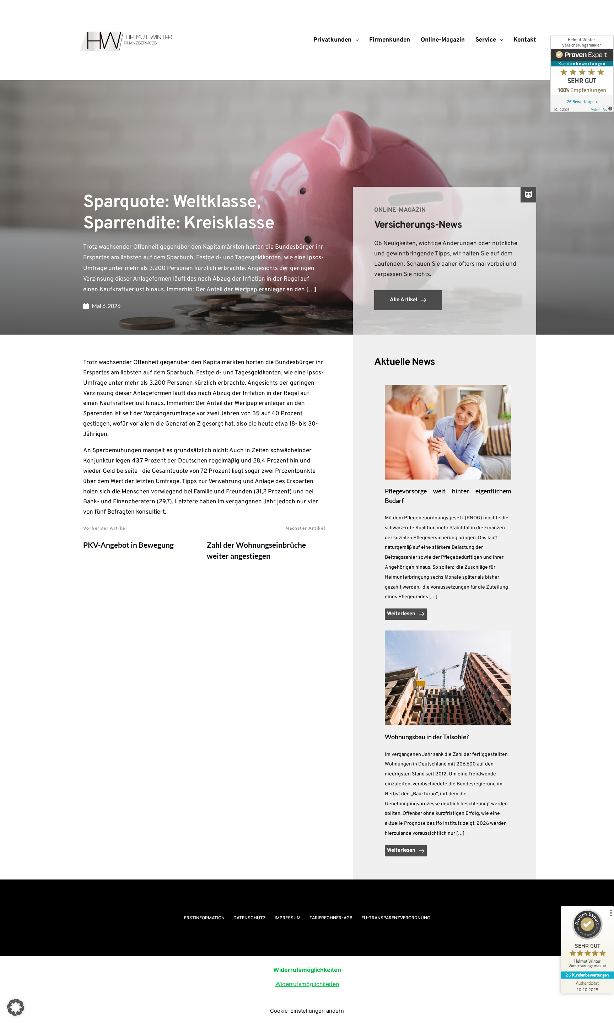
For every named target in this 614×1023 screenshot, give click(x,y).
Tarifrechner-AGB (330, 917)
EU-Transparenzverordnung (395, 917)
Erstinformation (204, 917)
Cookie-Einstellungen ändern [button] (307, 1010)
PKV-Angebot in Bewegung (128, 544)
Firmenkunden (389, 40)
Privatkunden (332, 40)
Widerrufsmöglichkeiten (307, 983)
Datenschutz (249, 917)
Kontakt (524, 40)
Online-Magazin (443, 40)
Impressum (288, 917)
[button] (15, 1007)
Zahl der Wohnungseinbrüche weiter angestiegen (256, 550)
